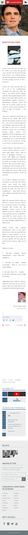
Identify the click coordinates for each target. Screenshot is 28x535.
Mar (4, 416)
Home (4, 380)
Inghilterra (5, 507)
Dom (4, 434)
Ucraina (16, 500)
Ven (4, 427)
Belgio (15, 505)
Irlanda (4, 495)
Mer (4, 420)
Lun (4, 412)
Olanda (16, 495)
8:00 (9, 415)
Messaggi (18, 380)
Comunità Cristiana (16, 2)
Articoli (10, 380)
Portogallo (5, 493)
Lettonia (16, 503)
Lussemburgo (6, 498)
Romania (16, 498)
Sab (4, 430)
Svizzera (16, 507)
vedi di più (11, 431)
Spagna (4, 510)
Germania (5, 503)
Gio (4, 423)
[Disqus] (14, 353)
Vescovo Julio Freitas (10, 24)
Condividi (7, 317)
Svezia (4, 505)
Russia (4, 500)
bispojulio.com (21, 308)
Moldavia (16, 493)
